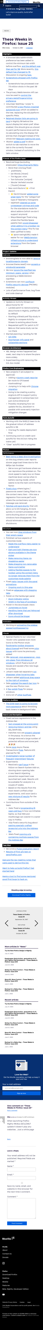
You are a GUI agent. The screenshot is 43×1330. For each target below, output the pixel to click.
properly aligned (32, 733)
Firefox (5, 1271)
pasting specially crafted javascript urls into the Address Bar (23, 828)
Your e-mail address (11, 1084)
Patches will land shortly (17, 506)
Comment (12, 1197)
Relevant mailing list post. (28, 139)
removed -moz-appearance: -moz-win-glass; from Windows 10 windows (23, 660)
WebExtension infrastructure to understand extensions (24, 240)
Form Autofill (8, 418)
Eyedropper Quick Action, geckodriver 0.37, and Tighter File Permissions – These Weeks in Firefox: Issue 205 (21, 960)
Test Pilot (7, 845)
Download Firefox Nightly (17, 2)
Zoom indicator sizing (18, 599)
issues (9, 651)
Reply (9, 1139)
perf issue (23, 764)
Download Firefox (9, 1275)
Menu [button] (1, 1)
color (36, 648)
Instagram (3, 1263)
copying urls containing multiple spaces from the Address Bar (23, 837)
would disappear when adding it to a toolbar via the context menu (25, 226)
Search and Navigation (12, 715)
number (28, 756)
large (22, 756)
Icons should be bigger (19, 616)
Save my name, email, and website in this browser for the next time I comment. (20, 1189)
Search (39, 6)
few (9, 689)
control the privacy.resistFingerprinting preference (19, 98)
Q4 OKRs (12, 337)
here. (29, 75)
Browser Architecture (12, 348)
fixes (20, 689)
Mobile (5, 1282)
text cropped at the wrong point (23, 724)
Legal (29, 1302)
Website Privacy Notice (9, 1302)
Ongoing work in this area (20, 587)
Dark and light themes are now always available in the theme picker (22, 553)
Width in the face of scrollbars (22, 602)
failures (30, 759)
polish (15, 689)
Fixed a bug (11, 488)
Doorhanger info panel (18, 340)
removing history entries (20, 727)
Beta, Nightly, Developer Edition (15, 1289)
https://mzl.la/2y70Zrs (28, 165)
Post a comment (12, 1110)
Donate (5, 1257)
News (6, 31)
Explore (8, 6)
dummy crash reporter (27, 378)
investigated (12, 756)
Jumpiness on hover (17, 608)
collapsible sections (17, 343)
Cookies (22, 1302)
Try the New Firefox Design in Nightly (18, 951)
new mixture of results (19, 796)
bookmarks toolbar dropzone (20, 645)
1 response (29, 48)
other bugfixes (24, 695)
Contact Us (7, 1254)
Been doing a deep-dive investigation (23, 457)
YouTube (3, 1294)
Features (6, 1285)
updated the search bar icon (24, 683)
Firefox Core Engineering (13, 368)
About (4, 1250)
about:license (12, 648)
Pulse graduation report (28, 849)
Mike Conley (6, 48)
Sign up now (21, 1093)
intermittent (20, 759)
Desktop (5, 1278)
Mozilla (37, 2)
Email (10, 1175)
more (14, 747)
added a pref (19, 142)
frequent (10, 759)
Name (10, 1166)
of (34, 756)
